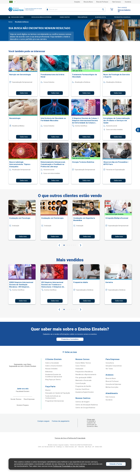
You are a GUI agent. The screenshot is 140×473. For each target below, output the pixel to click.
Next (81, 245)
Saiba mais (24, 93)
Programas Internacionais (54, 401)
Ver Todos (109, 368)
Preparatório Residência (84, 371)
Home (10, 22)
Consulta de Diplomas (113, 384)
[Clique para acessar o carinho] (112, 9)
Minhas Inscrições (112, 387)
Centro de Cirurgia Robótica (85, 407)
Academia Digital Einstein (85, 392)
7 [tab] (75, 245)
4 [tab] (69, 245)
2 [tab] (65, 245)
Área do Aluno (88, 2)
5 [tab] (71, 245)
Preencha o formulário (70, 339)
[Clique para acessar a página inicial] (25, 12)
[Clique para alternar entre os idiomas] (13, 1)
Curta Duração (81, 383)
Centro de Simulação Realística (87, 405)
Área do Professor (102, 2)
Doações (77, 2)
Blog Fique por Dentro (53, 379)
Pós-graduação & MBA (84, 377)
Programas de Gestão (83, 386)
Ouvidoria (128, 2)
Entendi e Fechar (116, 464)
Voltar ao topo (71, 352)
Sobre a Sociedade (52, 363)
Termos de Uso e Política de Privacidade (70, 438)
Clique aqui (91, 419)
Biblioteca (48, 371)
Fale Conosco (116, 2)
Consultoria (110, 363)
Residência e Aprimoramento (86, 374)
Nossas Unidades (51, 368)
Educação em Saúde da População (57, 393)
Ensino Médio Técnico (83, 363)
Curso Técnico (81, 366)
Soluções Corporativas (114, 366)
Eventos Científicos (82, 389)
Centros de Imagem (83, 402)
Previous (59, 245)
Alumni (47, 390)
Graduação (79, 368)
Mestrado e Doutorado (84, 380)
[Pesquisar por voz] (47, 9)
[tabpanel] (22, 220)
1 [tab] (64, 245)
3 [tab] (67, 245)
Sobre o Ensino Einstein (53, 366)
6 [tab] (73, 245)
